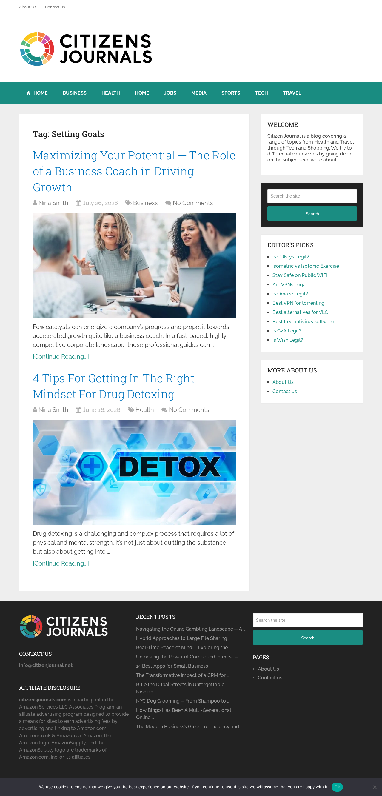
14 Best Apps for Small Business (172, 666)
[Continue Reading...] (61, 356)
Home (40, 93)
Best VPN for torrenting (298, 303)
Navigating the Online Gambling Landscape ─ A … (191, 629)
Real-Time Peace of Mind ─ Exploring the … (183, 647)
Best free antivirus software (303, 321)
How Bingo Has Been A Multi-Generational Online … (183, 713)
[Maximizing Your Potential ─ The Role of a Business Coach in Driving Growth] (134, 265)
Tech (261, 93)
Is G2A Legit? (286, 331)
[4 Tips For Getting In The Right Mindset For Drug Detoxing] (134, 472)
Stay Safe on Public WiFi (299, 275)
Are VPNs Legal (289, 284)
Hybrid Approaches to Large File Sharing (181, 638)
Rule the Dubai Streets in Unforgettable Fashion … (180, 688)
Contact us (55, 7)
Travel (292, 93)
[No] (375, 787)
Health (110, 93)
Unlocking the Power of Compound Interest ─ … (188, 657)
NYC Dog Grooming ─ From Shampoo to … (182, 701)
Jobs (170, 93)
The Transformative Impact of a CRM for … (182, 675)
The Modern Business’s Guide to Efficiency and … (189, 726)
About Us (27, 7)
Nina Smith (53, 203)
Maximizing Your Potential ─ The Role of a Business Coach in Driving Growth (134, 170)
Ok (337, 786)
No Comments (193, 203)
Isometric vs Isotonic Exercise (305, 266)
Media (199, 93)
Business (75, 93)
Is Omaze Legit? (290, 294)
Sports (230, 93)
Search (312, 213)
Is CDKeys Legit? (290, 257)
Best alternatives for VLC (300, 312)
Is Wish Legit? (287, 340)
